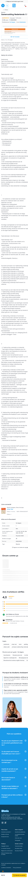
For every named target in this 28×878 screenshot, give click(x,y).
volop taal (14, 644)
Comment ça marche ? (6, 832)
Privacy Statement (17, 867)
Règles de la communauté (6, 850)
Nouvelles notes (18, 848)
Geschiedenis (7, 655)
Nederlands (23, 22)
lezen (20, 644)
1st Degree (12, 22)
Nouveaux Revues (19, 850)
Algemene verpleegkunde (10, 657)
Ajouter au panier (20, 875)
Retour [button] (6, 9)
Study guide (17, 840)
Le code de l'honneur (5, 848)
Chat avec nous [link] (18, 838)
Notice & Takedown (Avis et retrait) (6, 853)
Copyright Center (5, 846)
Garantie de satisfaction (20, 832)
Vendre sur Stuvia (5, 834)
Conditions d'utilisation (6, 867)
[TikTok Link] (5, 822)
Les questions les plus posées (19, 835)
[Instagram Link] (2, 822)
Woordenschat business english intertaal (14, 660)
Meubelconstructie (17, 655)
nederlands (6, 644)
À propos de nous (5, 836)
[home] (14, 5)
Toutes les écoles (18, 846)
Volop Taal (10, 509)
